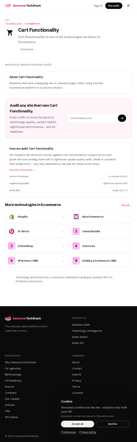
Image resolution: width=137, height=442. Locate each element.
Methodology (13, 374)
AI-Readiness (13, 380)
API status (11, 417)
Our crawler (12, 398)
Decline (112, 424)
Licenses (77, 392)
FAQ (7, 411)
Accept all (77, 424)
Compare (11, 392)
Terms (76, 386)
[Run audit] (122, 118)
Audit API (78, 343)
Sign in (98, 5)
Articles (10, 405)
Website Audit (81, 324)
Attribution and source (29, 281)
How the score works (22, 170)
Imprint (76, 374)
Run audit (113, 5)
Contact (77, 368)
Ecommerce (33, 24)
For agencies (13, 368)
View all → (126, 205)
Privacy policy (87, 432)
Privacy (76, 380)
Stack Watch (80, 337)
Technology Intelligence (87, 330)
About (76, 362)
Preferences (68, 432)
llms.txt (9, 386)
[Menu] (128, 5)
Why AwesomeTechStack (20, 362)
